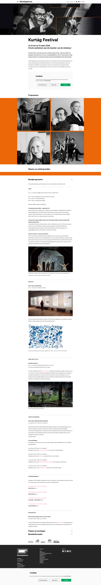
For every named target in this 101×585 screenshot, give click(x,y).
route (18, 567)
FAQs (41, 551)
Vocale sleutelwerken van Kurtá (46, 462)
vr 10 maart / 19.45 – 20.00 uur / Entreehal (37, 503)
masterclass (60, 522)
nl (74, 1)
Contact (68, 1)
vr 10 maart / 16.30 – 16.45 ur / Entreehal (37, 498)
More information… (48, 80)
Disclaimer (42, 562)
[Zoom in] (18, 130)
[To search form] (83, 2)
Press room (42, 560)
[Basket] (76, 2)
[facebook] (63, 551)
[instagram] (70, 551)
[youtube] (65, 551)
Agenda (71, 1)
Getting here (42, 552)
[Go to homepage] (26, 2)
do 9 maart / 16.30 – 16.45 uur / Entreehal (37, 486)
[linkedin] (68, 551)
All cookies (65, 84)
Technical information (44, 559)
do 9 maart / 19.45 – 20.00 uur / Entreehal (37, 492)
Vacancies (42, 555)
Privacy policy (42, 556)
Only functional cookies (42, 84)
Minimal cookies (53, 84)
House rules (42, 558)
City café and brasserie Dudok (45, 553)
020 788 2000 (20, 559)
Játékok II (41, 456)
